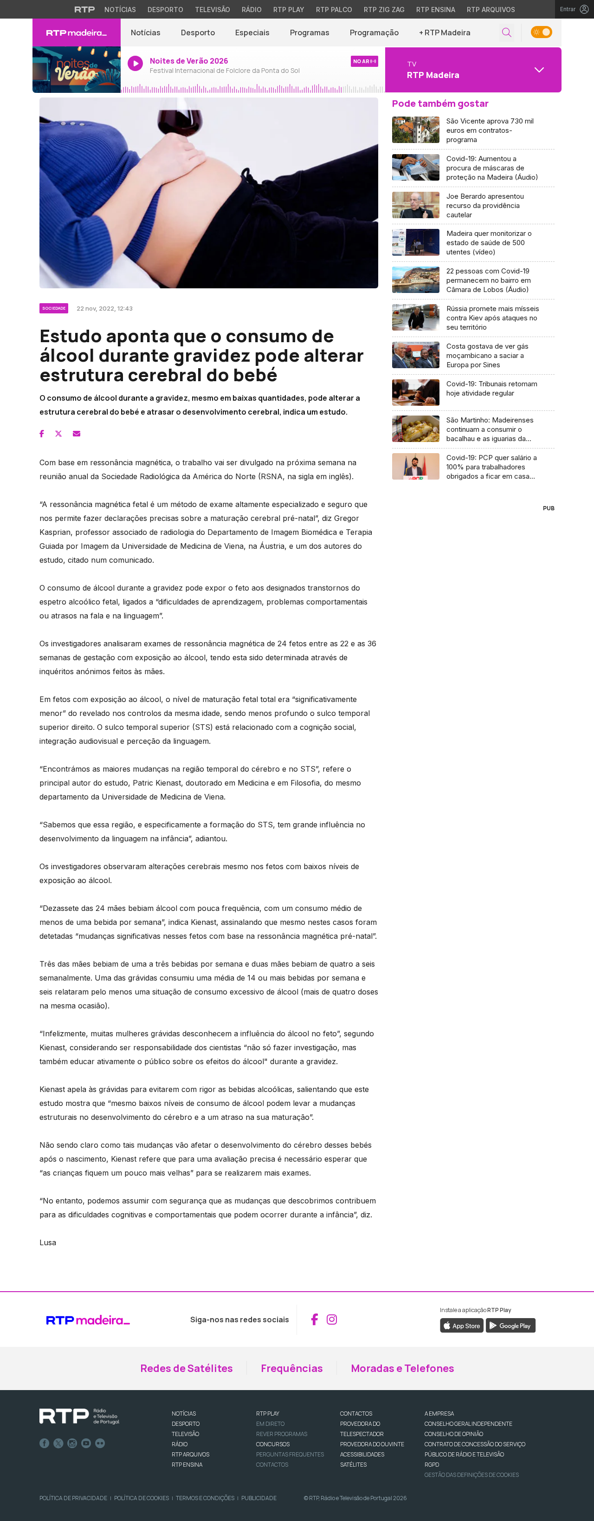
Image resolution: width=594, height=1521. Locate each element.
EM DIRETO (270, 1424)
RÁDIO (179, 1444)
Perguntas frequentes (290, 1454)
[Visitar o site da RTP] (85, 9)
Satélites (353, 1465)
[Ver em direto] (76, 69)
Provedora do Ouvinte (372, 1444)
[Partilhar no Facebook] (41, 434)
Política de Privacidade (73, 1498)
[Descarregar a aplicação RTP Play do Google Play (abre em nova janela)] (510, 1325)
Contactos (272, 1465)
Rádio (252, 9)
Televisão (212, 9)
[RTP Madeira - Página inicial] (76, 32)
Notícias (120, 9)
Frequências (292, 1368)
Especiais (252, 32)
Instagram (72, 1443)
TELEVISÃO (185, 1434)
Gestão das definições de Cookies (472, 1475)
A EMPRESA (439, 1413)
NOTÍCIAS (184, 1413)
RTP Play (288, 9)
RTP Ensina (435, 9)
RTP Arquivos (491, 9)
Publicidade (259, 1498)
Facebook (44, 1443)
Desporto (165, 9)
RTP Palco (334, 9)
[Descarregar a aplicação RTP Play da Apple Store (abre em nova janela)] (462, 1325)
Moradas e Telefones (402, 1368)
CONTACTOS (356, 1413)
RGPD (432, 1465)
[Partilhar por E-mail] (76, 434)
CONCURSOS (273, 1444)
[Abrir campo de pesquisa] (506, 33)
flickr (100, 1443)
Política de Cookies (141, 1498)
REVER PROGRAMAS (281, 1434)
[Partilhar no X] (58, 434)
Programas (309, 32)
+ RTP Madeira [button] (445, 32)
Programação (374, 32)
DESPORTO (186, 1424)
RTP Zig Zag (384, 9)
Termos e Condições (205, 1498)
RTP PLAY (267, 1413)
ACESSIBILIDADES (362, 1454)
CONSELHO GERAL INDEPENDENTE (468, 1424)
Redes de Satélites (186, 1368)
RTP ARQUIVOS (190, 1454)
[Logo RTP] (79, 1416)
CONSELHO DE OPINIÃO (454, 1434)
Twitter (58, 1443)
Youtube (86, 1443)
